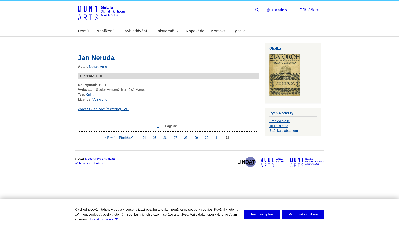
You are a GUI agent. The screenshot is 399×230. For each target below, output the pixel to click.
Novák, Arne (98, 67)
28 (185, 137)
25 (154, 137)
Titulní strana (278, 126)
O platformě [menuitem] (164, 31)
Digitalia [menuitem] (239, 31)
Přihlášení (309, 9)
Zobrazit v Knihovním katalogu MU (103, 109)
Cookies (97, 163)
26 (165, 137)
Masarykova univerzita (100, 158)
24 (144, 137)
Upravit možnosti (100, 219)
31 (217, 137)
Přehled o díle (279, 121)
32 (227, 137)
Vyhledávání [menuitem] (136, 31)
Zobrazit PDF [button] (93, 76)
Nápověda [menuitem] (195, 31)
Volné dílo (99, 99)
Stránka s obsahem (283, 130)
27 (175, 137)
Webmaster (82, 163)
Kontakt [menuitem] (218, 31)
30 (206, 137)
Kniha (90, 94)
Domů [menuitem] (83, 31)
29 (196, 137)
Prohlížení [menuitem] (104, 31)
